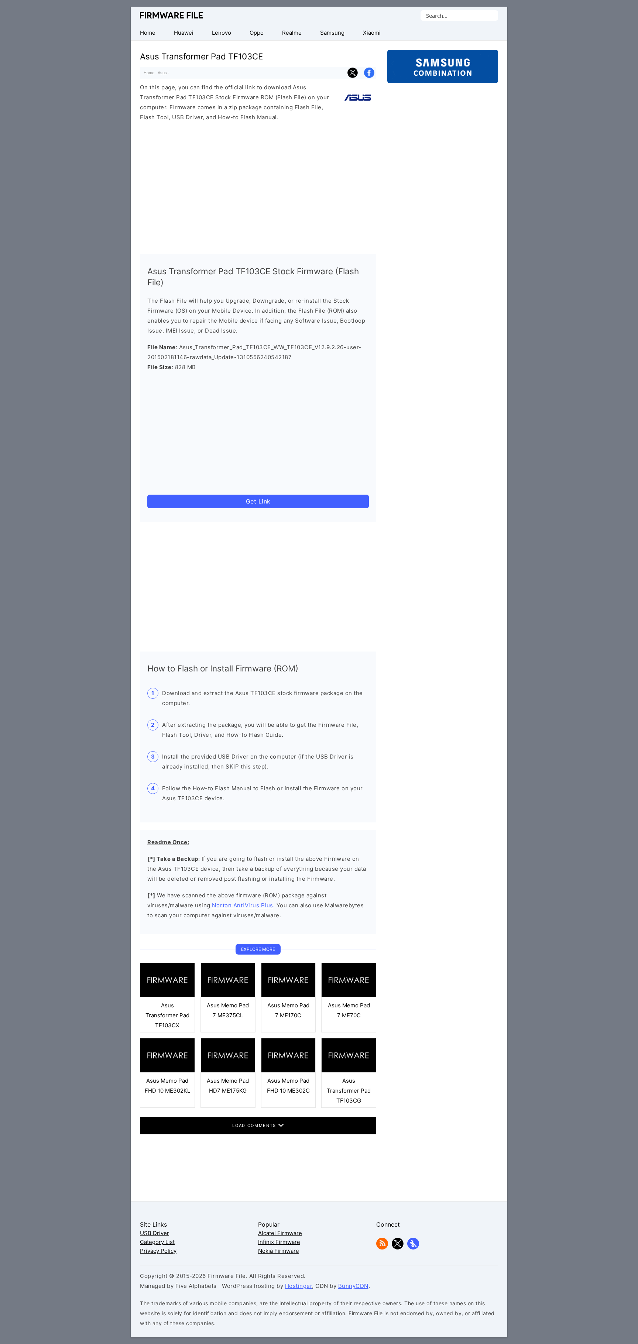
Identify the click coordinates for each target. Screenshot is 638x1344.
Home (149, 73)
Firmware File (172, 15)
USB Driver (154, 1233)
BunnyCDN (353, 1285)
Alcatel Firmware (280, 1233)
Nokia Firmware (278, 1250)
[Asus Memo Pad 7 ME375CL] (228, 995)
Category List (157, 1241)
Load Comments (255, 1125)
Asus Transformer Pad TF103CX (167, 1015)
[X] (398, 1247)
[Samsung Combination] (442, 70)
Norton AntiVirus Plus (242, 905)
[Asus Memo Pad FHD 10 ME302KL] (167, 1070)
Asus (162, 73)
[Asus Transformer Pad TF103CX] (167, 995)
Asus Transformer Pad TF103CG (349, 1090)
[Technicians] (413, 1247)
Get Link (258, 501)
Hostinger (298, 1285)
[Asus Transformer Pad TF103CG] (349, 1070)
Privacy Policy (158, 1250)
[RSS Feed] (382, 1247)
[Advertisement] (258, 186)
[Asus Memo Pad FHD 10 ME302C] (288, 1070)
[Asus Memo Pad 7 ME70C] (349, 995)
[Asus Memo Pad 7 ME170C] (288, 995)
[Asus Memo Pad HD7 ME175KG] (228, 1070)
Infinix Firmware (279, 1241)
